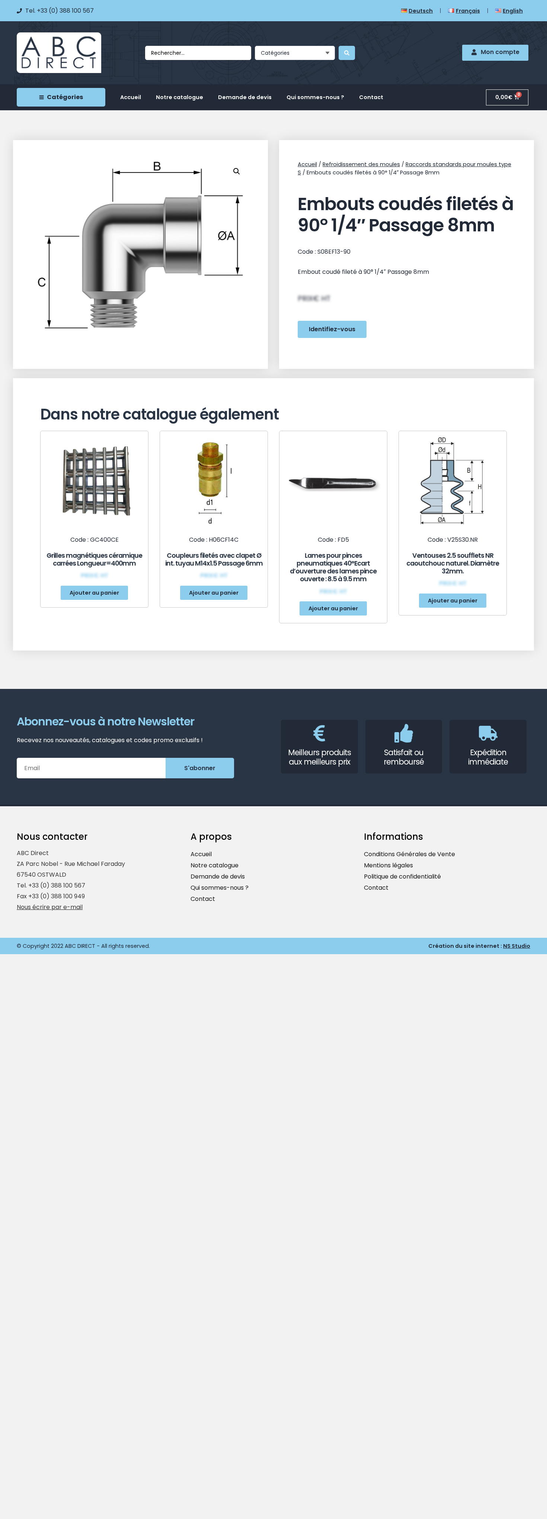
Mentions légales (388, 865)
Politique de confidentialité (402, 876)
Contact (371, 97)
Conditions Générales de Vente (409, 854)
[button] (94, 593)
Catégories (65, 97)
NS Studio (516, 946)
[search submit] (347, 53)
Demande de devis (245, 97)
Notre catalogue (179, 97)
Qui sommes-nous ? (315, 97)
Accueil (130, 97)
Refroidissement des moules (361, 164)
